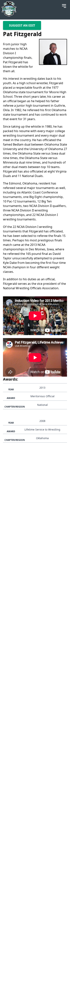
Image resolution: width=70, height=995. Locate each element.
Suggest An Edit (22, 25)
